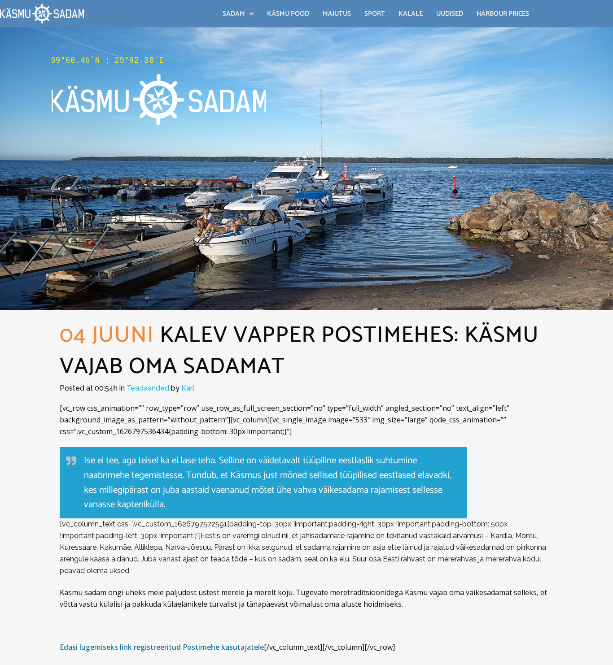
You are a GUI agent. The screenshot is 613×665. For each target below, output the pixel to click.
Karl (187, 388)
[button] (238, 13)
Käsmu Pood (288, 13)
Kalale (410, 13)
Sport (374, 13)
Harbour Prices (503, 13)
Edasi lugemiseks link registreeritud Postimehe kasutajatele (162, 647)
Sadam (234, 13)
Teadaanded (148, 388)
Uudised (449, 13)
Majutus (337, 13)
